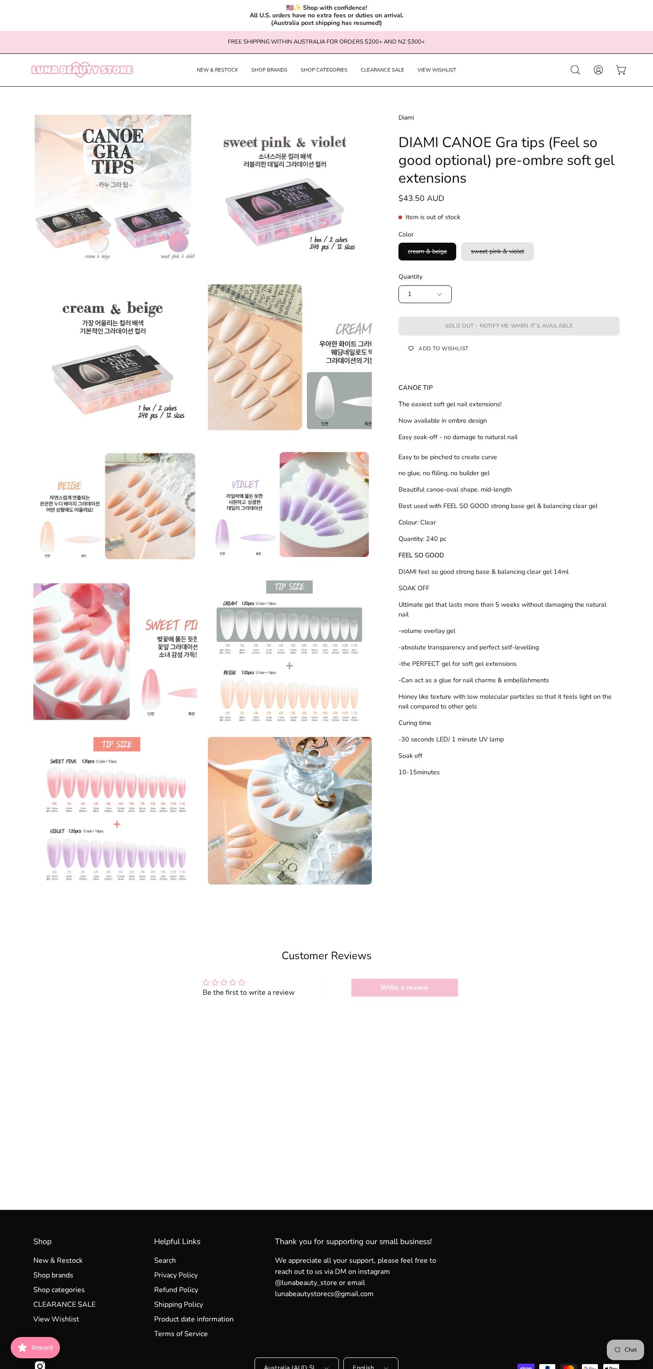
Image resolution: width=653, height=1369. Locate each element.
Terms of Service (181, 1334)
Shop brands (53, 1275)
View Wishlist (56, 1319)
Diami (406, 117)
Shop (42, 1241)
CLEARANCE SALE (64, 1304)
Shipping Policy (178, 1304)
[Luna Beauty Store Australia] (82, 70)
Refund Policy (176, 1290)
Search (165, 1260)
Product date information (194, 1319)
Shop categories (59, 1290)
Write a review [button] (404, 988)
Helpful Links (177, 1241)
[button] (217, 70)
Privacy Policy (176, 1275)
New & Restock (58, 1260)
